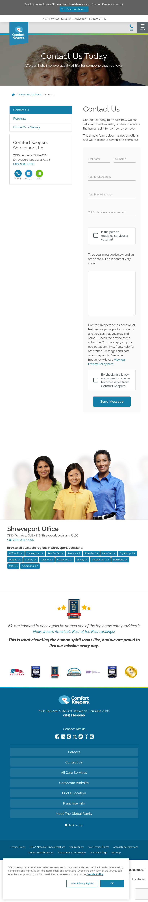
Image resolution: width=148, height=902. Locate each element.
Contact (49, 94)
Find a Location (74, 793)
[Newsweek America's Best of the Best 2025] (55, 677)
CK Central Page (98, 852)
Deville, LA (15, 559)
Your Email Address (99, 176)
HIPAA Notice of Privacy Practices (47, 847)
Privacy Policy (17, 847)
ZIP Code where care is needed (106, 212)
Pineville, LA (91, 553)
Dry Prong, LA (127, 553)
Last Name (120, 158)
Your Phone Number (100, 194)
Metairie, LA (109, 553)
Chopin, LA (47, 559)
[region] (66, 878)
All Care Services (74, 772)
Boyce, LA (82, 559)
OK (112, 883)
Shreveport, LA (35, 553)
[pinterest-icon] (69, 736)
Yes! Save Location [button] (72, 9)
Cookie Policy (76, 847)
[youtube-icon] (81, 736)
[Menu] (142, 28)
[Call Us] (131, 28)
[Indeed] (86, 737)
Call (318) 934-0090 (20, 540)
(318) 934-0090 (23, 164)
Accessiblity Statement (125, 847)
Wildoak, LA (16, 553)
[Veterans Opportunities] (17, 676)
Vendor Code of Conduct (40, 852)
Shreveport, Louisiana (30, 94)
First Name (94, 158)
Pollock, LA (74, 553)
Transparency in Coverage (72, 852)
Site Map (116, 852)
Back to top (75, 825)
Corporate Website (74, 783)
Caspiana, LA (64, 559)
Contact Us (21, 110)
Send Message (111, 401)
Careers (74, 752)
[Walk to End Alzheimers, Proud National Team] (93, 673)
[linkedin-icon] (63, 736)
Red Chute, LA (56, 553)
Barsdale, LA (120, 559)
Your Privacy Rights (98, 847)
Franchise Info (74, 803)
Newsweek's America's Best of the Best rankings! (74, 631)
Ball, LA (13, 566)
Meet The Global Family (74, 814)
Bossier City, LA (100, 559)
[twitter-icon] (75, 737)
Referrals (19, 118)
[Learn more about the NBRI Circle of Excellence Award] (131, 677)
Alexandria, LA (30, 566)
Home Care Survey (26, 127)
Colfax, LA (30, 559)
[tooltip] (18, 173)
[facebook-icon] (57, 736)
